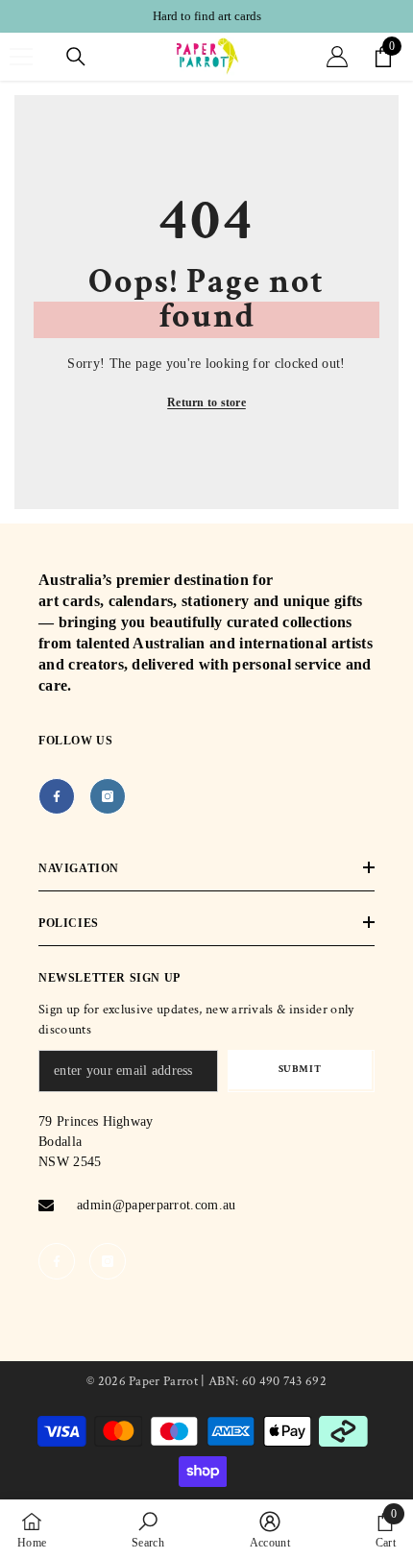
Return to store (206, 402)
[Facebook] (56, 796)
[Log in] (337, 56)
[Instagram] (107, 796)
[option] (206, 16)
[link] (148, 1529)
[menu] (21, 56)
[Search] (75, 56)
